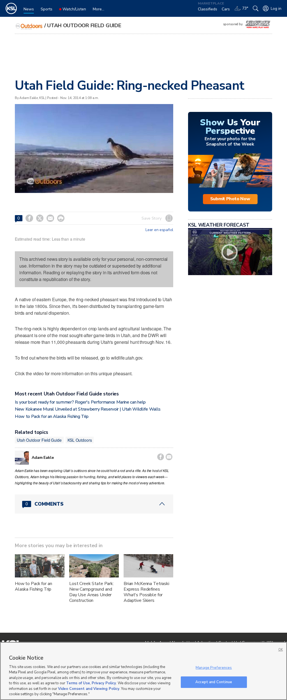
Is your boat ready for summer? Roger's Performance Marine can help (80, 402)
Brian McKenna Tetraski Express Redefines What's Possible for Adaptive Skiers (146, 592)
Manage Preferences (214, 667)
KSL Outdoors (80, 440)
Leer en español (159, 230)
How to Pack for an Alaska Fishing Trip (52, 416)
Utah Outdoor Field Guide (84, 25)
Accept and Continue (213, 681)
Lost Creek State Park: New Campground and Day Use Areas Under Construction (91, 592)
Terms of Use (78, 683)
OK (280, 650)
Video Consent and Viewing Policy (88, 688)
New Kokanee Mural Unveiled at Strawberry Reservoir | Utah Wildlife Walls (88, 409)
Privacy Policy (104, 683)
